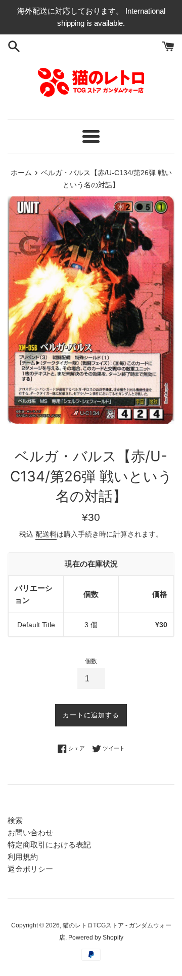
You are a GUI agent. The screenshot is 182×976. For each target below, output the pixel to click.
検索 (15, 820)
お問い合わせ (30, 832)
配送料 (46, 534)
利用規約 (23, 856)
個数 (91, 661)
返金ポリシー (30, 869)
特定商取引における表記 (49, 844)
